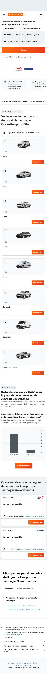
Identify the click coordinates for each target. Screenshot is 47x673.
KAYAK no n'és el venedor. (14, 641)
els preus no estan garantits (13, 634)
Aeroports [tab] (9, 588)
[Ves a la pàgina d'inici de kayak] (15, 14)
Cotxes (19, 663)
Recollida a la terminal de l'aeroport (18, 57)
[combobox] (10, 28)
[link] (23, 465)
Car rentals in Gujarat (22, 665)
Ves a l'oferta (37, 162)
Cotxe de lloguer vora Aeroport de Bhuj (21, 606)
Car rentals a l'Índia (30, 663)
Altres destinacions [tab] (25, 588)
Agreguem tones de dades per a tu (18, 646)
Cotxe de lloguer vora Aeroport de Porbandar (23, 609)
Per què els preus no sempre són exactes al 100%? (22, 650)
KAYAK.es (11, 663)
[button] (4, 14)
